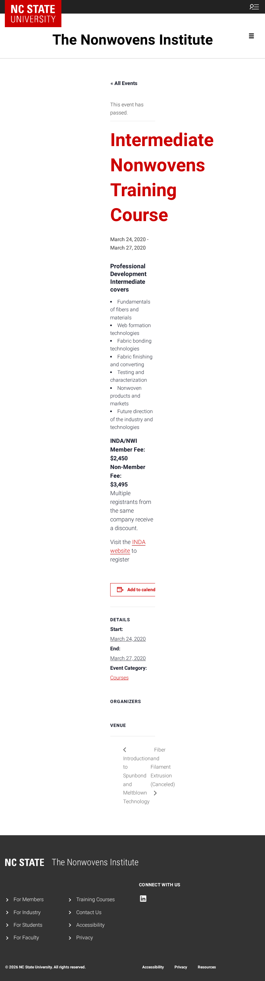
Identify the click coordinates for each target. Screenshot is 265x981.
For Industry (27, 912)
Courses (119, 678)
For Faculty (26, 937)
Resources (207, 967)
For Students (28, 925)
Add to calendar (143, 589)
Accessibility (90, 925)
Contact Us (88, 912)
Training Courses (95, 899)
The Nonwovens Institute (132, 39)
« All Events (124, 83)
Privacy (84, 937)
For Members (29, 899)
